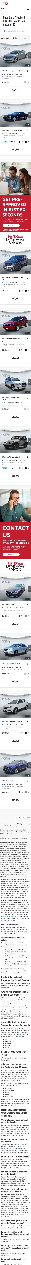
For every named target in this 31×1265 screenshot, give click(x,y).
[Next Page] (19, 817)
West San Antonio (10, 950)
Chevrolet (16, 1148)
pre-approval (11, 1253)
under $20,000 (20, 1034)
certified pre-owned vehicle (13, 983)
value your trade (18, 918)
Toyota (3, 1150)
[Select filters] (25, 38)
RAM (20, 1148)
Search (24, 31)
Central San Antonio (11, 956)
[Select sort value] (28, 38)
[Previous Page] (16, 817)
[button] (29, 55)
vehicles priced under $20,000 (18, 1181)
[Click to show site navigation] (27, 9)
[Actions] (27, 70)
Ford (10, 1148)
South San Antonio (11, 962)
